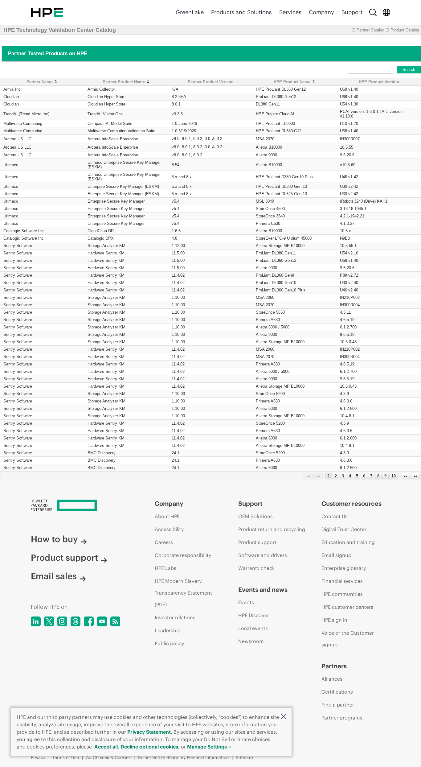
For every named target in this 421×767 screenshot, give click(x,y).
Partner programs (341, 718)
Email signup (336, 555)
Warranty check (256, 568)
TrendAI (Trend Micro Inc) (26, 114)
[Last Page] (415, 476)
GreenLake (190, 12)
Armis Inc (12, 89)
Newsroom (251, 641)
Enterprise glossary (343, 568)
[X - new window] (49, 621)
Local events (253, 628)
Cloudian (11, 96)
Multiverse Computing (22, 123)
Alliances (331, 679)
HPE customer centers (347, 607)
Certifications (337, 692)
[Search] (373, 12)
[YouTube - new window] (102, 621)
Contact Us (334, 516)
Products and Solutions (241, 12)
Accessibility (169, 529)
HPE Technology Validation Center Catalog (59, 30)
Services (290, 12)
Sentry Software (17, 245)
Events (246, 602)
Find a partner (337, 705)
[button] (283, 717)
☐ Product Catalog (402, 30)
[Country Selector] (386, 12)
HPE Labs (165, 568)
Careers (164, 542)
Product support (64, 557)
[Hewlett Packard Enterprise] (47, 12)
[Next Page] (405, 476)
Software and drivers (262, 555)
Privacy (38, 757)
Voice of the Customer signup (347, 639)
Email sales (54, 576)
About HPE (167, 516)
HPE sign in (334, 620)
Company (321, 12)
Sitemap (244, 757)
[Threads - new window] (75, 621)
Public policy (169, 643)
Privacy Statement (149, 732)
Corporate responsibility (183, 555)
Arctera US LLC (17, 139)
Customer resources (351, 503)
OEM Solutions (255, 516)
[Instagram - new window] (62, 621)
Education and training (348, 542)
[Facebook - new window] (89, 621)
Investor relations (175, 617)
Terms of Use (65, 757)
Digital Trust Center (343, 529)
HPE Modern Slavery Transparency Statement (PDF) (183, 593)
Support (351, 12)
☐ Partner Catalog (368, 30)
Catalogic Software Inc (23, 231)
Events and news (263, 589)
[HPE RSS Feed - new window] (115, 621)
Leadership (168, 630)
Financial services (342, 581)
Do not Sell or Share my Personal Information (183, 757)
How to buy (54, 539)
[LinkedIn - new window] (36, 621)
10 (393, 476)
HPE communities (342, 594)
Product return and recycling (271, 529)
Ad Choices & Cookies (108, 757)
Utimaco (10, 165)
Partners (334, 666)
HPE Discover (253, 615)
